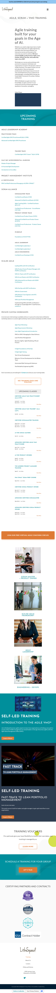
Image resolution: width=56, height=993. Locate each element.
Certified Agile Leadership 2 (22, 249)
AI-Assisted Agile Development (10, 166)
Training (28, 957)
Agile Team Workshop (21, 325)
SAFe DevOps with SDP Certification (25, 288)
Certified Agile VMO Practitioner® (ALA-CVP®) (15, 137)
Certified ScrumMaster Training (26, 420)
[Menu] (47, 9)
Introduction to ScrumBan (8, 170)
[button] (28, 704)
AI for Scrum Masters (23, 432)
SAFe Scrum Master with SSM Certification (27, 277)
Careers (28, 964)
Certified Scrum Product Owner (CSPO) (26, 216)
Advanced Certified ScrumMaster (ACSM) (26, 200)
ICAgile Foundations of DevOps (24, 348)
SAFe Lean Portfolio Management (24, 299)
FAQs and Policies (28, 967)
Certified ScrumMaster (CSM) (23, 197)
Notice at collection (18, 991)
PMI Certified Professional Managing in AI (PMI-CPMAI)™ (17, 183)
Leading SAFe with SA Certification (25, 266)
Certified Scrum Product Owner (26, 487)
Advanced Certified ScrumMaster (27, 498)
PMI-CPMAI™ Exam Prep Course (25, 477)
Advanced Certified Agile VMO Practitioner (13, 140)
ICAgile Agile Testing (21, 352)
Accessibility (35, 986)
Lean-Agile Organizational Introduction (26, 331)
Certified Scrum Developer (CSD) (24, 255)
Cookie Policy (41, 986)
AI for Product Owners (23, 455)
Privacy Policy (28, 986)
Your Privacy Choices (33, 991)
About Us (28, 960)
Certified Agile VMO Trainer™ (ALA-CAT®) (27, 154)
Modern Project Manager (8, 163)
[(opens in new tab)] (28, 895)
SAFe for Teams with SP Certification (25, 274)
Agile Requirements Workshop (23, 328)
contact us (18, 306)
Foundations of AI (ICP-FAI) (22, 237)
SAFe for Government (21, 291)
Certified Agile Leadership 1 (22, 246)
